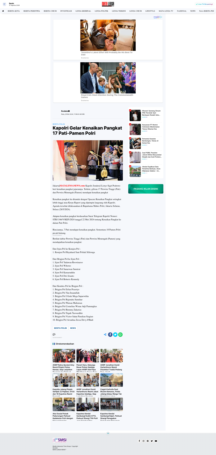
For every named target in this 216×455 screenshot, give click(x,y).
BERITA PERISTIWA (32, 11)
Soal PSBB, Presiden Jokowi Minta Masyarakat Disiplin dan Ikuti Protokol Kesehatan (151, 155)
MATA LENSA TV (166, 11)
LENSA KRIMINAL (83, 11)
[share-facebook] (110, 334)
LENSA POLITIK (101, 11)
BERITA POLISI (59, 124)
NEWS (192, 11)
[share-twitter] (115, 334)
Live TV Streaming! (205, 4)
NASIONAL (182, 11)
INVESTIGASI (66, 11)
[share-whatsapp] (120, 334)
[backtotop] (108, 434)
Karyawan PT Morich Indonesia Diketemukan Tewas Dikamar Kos (151, 127)
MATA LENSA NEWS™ (59, 449)
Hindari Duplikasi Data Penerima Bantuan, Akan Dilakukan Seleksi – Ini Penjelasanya (151, 169)
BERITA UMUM (50, 11)
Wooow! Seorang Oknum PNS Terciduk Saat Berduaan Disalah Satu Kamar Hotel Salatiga (151, 113)
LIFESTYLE (150, 11)
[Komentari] (54, 334)
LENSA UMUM (135, 11)
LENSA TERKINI (119, 11)
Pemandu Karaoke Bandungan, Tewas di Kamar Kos (150, 141)
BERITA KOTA (14, 11)
